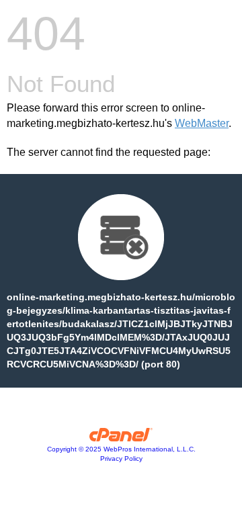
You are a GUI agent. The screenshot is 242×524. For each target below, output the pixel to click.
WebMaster (202, 123)
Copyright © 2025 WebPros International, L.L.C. (121, 449)
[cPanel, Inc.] (121, 438)
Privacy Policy (121, 458)
